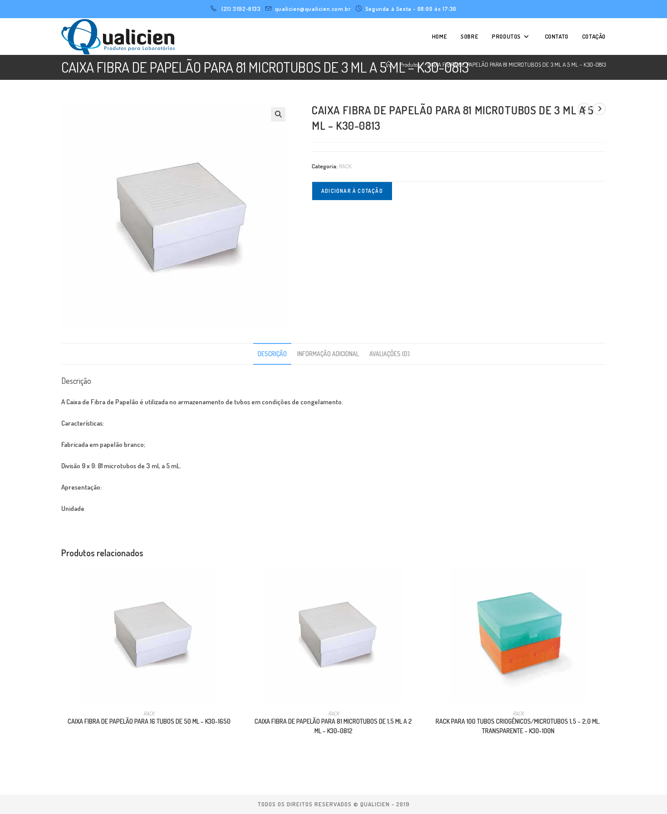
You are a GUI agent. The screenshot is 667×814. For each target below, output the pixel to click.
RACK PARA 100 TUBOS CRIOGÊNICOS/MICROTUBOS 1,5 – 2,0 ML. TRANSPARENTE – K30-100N (518, 726)
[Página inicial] (389, 64)
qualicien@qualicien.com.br (313, 8)
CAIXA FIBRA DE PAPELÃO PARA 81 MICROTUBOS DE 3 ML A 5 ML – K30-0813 (516, 64)
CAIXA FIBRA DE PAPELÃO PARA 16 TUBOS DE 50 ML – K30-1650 (149, 721)
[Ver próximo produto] (599, 109)
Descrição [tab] (272, 354)
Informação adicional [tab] (328, 354)
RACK (345, 166)
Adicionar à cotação (352, 190)
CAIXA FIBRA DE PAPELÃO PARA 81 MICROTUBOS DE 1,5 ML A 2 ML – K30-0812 (333, 726)
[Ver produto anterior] (584, 109)
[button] (278, 114)
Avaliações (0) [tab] (389, 354)
